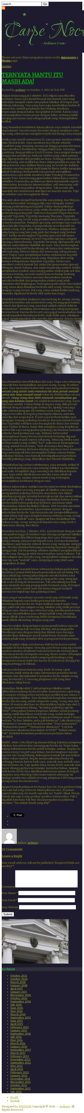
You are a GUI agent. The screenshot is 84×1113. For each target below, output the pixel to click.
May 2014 (16, 1040)
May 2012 (16, 1065)
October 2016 (18, 998)
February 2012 (19, 1072)
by (16, 1106)
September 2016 (20, 1001)
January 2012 (18, 1075)
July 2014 (16, 1036)
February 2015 (19, 1027)
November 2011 (20, 1082)
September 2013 (20, 1049)
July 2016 (16, 1004)
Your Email (9, 900)
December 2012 (20, 1059)
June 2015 (16, 1020)
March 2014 (17, 1043)
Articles (6, 66)
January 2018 (18, 985)
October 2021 (18, 975)
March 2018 (18, 982)
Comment (8, 886)
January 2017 (18, 991)
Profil (14, 1097)
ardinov (20, 89)
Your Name (9, 893)
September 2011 (20, 1088)
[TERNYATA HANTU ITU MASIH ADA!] (35, 962)
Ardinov (65, 1106)
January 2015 (18, 1030)
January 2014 (18, 1046)
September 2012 (20, 1062)
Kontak (15, 1100)
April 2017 (16, 988)
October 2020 (19, 979)
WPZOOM (25, 1106)
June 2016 (16, 1008)
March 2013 (17, 1053)
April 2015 (16, 1024)
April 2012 (16, 1069)
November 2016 (20, 995)
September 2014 (20, 1033)
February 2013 (19, 1056)
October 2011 (18, 1085)
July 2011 (16, 1091)
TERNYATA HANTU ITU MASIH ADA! (32, 78)
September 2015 (20, 1017)
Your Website (10, 907)
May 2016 (16, 1011)
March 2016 (18, 1014)
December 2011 (20, 1078)
